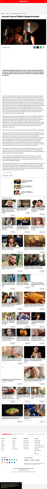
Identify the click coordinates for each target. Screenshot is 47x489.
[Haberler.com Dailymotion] (14, 463)
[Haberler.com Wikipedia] (5, 463)
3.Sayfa (2, 448)
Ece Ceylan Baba (5, 175)
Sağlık (13, 440)
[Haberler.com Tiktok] (9, 463)
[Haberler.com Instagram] (9, 460)
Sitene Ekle (37, 453)
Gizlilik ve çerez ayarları (15, 471)
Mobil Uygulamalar (38, 450)
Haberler (3, 438)
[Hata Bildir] (21, 471)
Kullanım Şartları (37, 440)
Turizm (13, 445)
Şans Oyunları (26, 445)
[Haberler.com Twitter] (7, 460)
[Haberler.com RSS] (2, 463)
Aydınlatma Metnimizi (10, 486)
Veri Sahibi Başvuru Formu (39, 447)
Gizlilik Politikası (37, 442)
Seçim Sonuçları (26, 443)
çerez (2, 484)
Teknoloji (14, 442)
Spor (2, 442)
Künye (40, 434)
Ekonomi (2, 440)
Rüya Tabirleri (26, 447)
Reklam (33, 434)
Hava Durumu (26, 440)
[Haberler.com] (7, 434)
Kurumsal (36, 438)
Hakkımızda (29, 434)
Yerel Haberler (15, 448)
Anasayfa (2, 13)
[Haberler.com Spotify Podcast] (17, 460)
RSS (35, 452)
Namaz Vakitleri (26, 442)
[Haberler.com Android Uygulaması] (32, 460)
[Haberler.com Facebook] (5, 460)
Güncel (7, 13)
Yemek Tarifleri (26, 448)
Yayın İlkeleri (43, 434)
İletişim (37, 434)
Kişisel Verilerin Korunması (39, 445)
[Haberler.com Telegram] (12, 463)
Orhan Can (11, 175)
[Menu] (1, 1)
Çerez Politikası (37, 443)
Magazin (2, 443)
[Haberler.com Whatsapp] (14, 460)
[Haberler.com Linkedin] (12, 460)
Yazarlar (13, 447)
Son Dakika (3, 445)
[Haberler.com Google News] (2, 460)
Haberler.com (26, 438)
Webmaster (37, 448)
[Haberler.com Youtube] (7, 463)
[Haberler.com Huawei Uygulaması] (37, 460)
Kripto (2, 447)
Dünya (2, 450)
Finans (13, 443)
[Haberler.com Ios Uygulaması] (26, 460)
